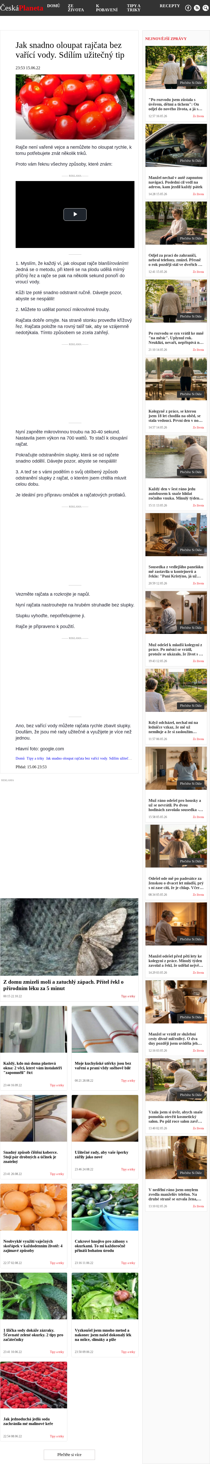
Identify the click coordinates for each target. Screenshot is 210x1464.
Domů (53, 6)
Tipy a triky (134, 8)
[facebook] (188, 8)
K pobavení (107, 8)
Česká (21, 8)
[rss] (197, 8)
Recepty (170, 6)
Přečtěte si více (69, 1454)
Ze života (76, 8)
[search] (206, 8)
